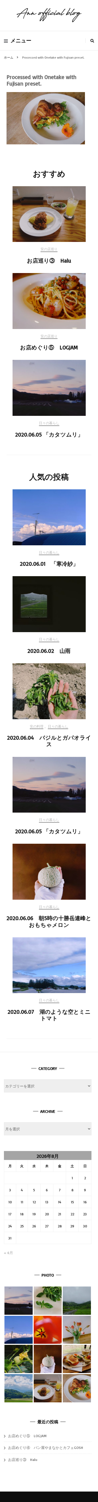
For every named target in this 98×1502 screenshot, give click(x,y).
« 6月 (8, 1252)
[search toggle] (92, 41)
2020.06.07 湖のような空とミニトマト (49, 1015)
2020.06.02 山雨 (49, 650)
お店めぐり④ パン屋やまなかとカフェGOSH (45, 1447)
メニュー (20, 40)
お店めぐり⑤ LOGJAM (49, 347)
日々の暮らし (49, 423)
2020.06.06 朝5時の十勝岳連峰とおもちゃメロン (49, 921)
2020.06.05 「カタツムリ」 (49, 434)
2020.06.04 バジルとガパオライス (49, 740)
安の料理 (36, 726)
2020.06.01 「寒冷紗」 (49, 563)
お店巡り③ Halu (49, 260)
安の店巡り (49, 249)
